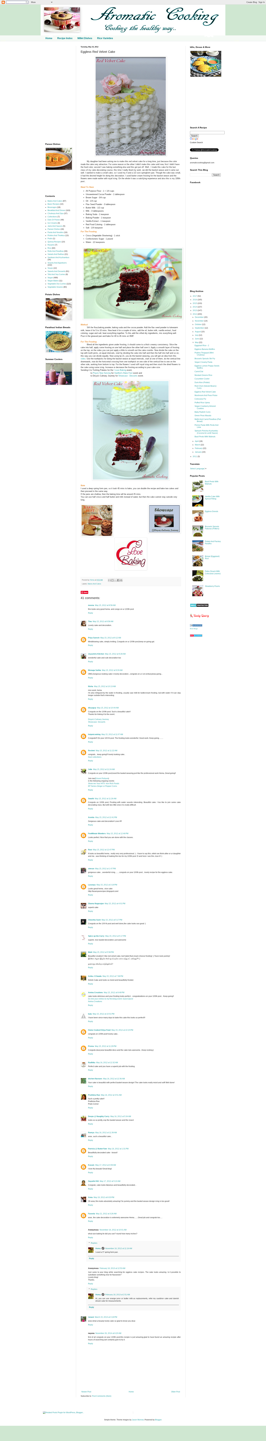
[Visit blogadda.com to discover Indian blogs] (196, 636)
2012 (195, 314)
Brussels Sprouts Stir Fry (205, 359)
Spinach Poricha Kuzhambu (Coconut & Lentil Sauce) (206, 432)
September (200, 328)
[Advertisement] (58, 92)
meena (91, 605)
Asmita (91, 817)
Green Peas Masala (203, 415)
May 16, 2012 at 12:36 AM (114, 1079)
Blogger (158, 1420)
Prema (91, 1046)
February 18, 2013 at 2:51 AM (117, 1295)
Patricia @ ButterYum (97, 1149)
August (198, 332)
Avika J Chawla (95, 976)
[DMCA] (199, 606)
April (197, 441)
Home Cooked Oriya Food (99, 1030)
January (198, 452)
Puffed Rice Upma (202, 403)
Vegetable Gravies (55, 287)
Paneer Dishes (54, 229)
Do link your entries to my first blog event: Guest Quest (110, 999)
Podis (50, 238)
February (199, 448)
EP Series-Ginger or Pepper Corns (102, 786)
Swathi (91, 799)
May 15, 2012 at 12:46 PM (117, 833)
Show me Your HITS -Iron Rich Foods (103, 783)
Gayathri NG (93, 1181)
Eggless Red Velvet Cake (205, 392)
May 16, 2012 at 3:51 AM (111, 1095)
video (83, 359)
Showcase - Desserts (127, 376)
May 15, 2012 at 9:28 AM (115, 654)
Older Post (175, 1392)
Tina (90, 621)
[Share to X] (115, 580)
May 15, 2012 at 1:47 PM (105, 869)
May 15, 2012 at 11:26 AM (105, 799)
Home (48, 38)
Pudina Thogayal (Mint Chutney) (204, 354)
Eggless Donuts (211, 511)
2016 (195, 300)
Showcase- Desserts (96, 722)
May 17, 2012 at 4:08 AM (105, 1165)
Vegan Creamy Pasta (203, 362)
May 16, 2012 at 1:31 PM (118, 1149)
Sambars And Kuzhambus (58, 257)
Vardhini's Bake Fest (123, 373)
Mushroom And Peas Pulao (206, 395)
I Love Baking (120, 370)
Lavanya (92, 885)
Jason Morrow (138, 1420)
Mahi (90, 952)
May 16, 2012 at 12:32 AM (107, 1062)
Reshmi (91, 751)
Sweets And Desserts (56, 271)
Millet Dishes (84, 38)
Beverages (52, 207)
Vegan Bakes (53, 281)
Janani (91, 1317)
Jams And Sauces (55, 226)
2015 (195, 303)
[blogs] (196, 626)
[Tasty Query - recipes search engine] (199, 618)
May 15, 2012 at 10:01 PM (103, 1014)
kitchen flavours (95, 1079)
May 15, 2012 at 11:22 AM (106, 751)
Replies (94, 1243)
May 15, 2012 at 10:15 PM (122, 1030)
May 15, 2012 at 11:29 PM (105, 1046)
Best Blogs (194, 628)
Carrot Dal (199, 371)
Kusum (91, 1165)
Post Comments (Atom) (101, 1396)
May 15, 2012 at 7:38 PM (113, 976)
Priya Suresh (93, 638)
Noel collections (94, 757)
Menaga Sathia (94, 670)
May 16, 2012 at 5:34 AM (120, 1116)
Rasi (90, 850)
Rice (49, 248)
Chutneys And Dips (56, 213)
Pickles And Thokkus (56, 235)
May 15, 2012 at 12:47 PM (104, 850)
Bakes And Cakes (94, 584)
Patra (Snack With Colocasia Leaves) (213, 572)
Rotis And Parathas (56, 251)
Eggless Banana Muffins (205, 349)
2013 (195, 310)
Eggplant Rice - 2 (202, 345)
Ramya (91, 1132)
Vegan (50, 278)
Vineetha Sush (94, 920)
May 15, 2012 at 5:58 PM (103, 952)
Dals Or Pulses (54, 220)
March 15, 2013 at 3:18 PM (106, 1317)
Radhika (91, 1062)
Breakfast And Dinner (56, 210)
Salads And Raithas (56, 254)
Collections (52, 217)
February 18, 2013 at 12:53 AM (112, 1268)
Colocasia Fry (200, 399)
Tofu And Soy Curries (56, 274)
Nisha (90, 686)
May (197, 342)
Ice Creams (52, 223)
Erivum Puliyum (101, 778)
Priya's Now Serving (102, 373)
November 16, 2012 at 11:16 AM (118, 1248)
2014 (195, 307)
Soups (50, 268)
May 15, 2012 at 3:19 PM (107, 885)
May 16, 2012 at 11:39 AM (106, 1132)
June (197, 339)
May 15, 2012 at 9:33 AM (112, 670)
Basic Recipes (54, 204)
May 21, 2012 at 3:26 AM (106, 1214)
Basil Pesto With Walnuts (205, 437)
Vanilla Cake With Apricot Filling (212, 497)
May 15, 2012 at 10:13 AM (105, 686)
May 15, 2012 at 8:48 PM (114, 992)
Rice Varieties (105, 38)
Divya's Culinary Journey (98, 719)
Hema (92, 580)
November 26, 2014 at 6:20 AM (108, 1333)
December (199, 317)
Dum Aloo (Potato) (202, 382)
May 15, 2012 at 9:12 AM (110, 638)
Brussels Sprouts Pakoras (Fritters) (212, 527)
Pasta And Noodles (56, 232)
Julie (90, 769)
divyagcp (92, 708)
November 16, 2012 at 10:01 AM (113, 1230)
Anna (90, 1197)
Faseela (91, 1214)
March (198, 445)
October (198, 324)
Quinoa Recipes (54, 242)
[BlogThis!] (112, 580)
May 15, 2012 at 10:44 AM (108, 708)
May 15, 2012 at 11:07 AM (112, 734)
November (199, 321)
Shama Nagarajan (96, 903)
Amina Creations (95, 992)
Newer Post (86, 1392)
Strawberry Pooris (212, 586)
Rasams (51, 245)
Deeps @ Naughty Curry (98, 1116)
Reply (90, 613)
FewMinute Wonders (97, 833)
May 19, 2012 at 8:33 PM (104, 1197)
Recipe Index (65, 38)
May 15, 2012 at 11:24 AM (104, 769)
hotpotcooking (94, 734)
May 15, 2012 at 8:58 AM (105, 605)
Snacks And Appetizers (57, 263)
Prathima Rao (94, 1095)
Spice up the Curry (96, 936)
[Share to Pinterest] (121, 580)
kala (90, 1014)
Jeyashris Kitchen (96, 654)
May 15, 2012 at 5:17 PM (112, 920)
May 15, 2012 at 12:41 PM (106, 817)
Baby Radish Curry (202, 412)
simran (91, 869)
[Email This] (109, 580)
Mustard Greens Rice (203, 375)
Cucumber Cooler (202, 379)
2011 (195, 456)
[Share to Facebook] (118, 580)
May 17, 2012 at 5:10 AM (110, 1181)
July (197, 335)
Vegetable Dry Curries (57, 284)
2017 (195, 296)
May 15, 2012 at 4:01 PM (115, 903)
